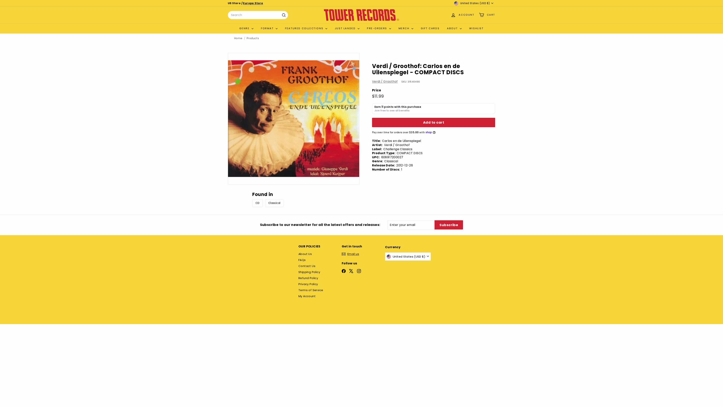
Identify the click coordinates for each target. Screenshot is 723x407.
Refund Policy (308, 278)
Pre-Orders (377, 28)
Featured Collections (304, 28)
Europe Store (253, 3)
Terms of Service (310, 290)
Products (253, 38)
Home (238, 38)
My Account (307, 296)
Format (268, 28)
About (453, 28)
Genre (245, 28)
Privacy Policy (308, 284)
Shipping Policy (309, 272)
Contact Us (306, 266)
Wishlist (476, 28)
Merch (405, 28)
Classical (274, 203)
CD (257, 203)
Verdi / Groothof (385, 81)
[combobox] (258, 15)
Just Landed (346, 28)
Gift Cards (430, 28)
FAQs (302, 260)
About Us (305, 254)
